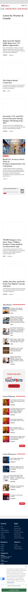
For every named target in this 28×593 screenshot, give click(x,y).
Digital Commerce (17, 536)
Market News (16, 526)
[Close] (26, 566)
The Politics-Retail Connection (10, 81)
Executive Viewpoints (5, 532)
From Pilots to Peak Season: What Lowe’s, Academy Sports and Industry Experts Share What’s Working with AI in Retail (17, 330)
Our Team (16, 544)
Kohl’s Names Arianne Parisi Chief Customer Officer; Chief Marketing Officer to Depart (17, 340)
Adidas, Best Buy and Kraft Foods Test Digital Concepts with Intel (14, 283)
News (4, 256)
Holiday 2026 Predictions (11, 8)
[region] (14, 579)
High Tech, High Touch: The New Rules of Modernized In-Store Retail (17, 468)
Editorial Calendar (17, 546)
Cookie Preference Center (14, 585)
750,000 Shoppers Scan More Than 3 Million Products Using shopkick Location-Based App (12, 243)
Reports (2, 548)
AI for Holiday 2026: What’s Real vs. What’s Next (17, 459)
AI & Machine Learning (18, 532)
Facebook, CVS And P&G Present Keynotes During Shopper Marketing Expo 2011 (13, 119)
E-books (2, 550)
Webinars (3, 544)
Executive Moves (17, 530)
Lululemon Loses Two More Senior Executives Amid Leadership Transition (16, 349)
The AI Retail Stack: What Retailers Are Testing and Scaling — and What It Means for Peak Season (17, 477)
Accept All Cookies (14, 590)
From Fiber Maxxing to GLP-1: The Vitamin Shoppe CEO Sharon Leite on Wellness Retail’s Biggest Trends (17, 410)
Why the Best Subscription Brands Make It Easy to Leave (17, 419)
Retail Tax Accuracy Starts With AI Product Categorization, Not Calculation (14, 162)
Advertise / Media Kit (18, 548)
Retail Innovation (17, 534)
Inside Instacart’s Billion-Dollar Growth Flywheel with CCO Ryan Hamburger (17, 438)
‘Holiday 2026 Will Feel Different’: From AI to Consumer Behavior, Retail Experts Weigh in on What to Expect (17, 359)
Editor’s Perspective (4, 530)
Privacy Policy (10, 582)
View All (22, 445)
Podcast (2, 534)
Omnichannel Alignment (19, 538)
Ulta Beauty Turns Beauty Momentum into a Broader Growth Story (16, 309)
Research (2, 546)
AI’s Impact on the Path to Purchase (16, 495)
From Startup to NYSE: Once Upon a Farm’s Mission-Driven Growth (17, 401)
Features (5, 131)
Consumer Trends (17, 528)
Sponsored (3, 538)
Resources (13, 461)
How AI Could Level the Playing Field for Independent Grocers (17, 429)
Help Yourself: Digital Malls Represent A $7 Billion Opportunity (11, 43)
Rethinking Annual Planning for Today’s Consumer (17, 486)
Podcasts (13, 404)
